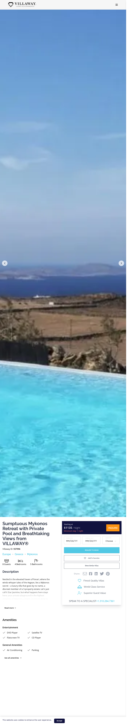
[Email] (85, 574)
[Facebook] (90, 573)
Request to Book (92, 550)
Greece (19, 554)
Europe (6, 554)
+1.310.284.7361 (105, 601)
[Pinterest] (108, 574)
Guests (108, 538)
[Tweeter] (102, 574)
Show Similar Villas (91, 566)
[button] (5, 263)
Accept (59, 721)
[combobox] (110, 541)
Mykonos (32, 554)
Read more (9, 608)
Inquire (113, 527)
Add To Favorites (94, 558)
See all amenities (11, 658)
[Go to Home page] (22, 4)
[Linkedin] (96, 573)
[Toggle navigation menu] (116, 4)
